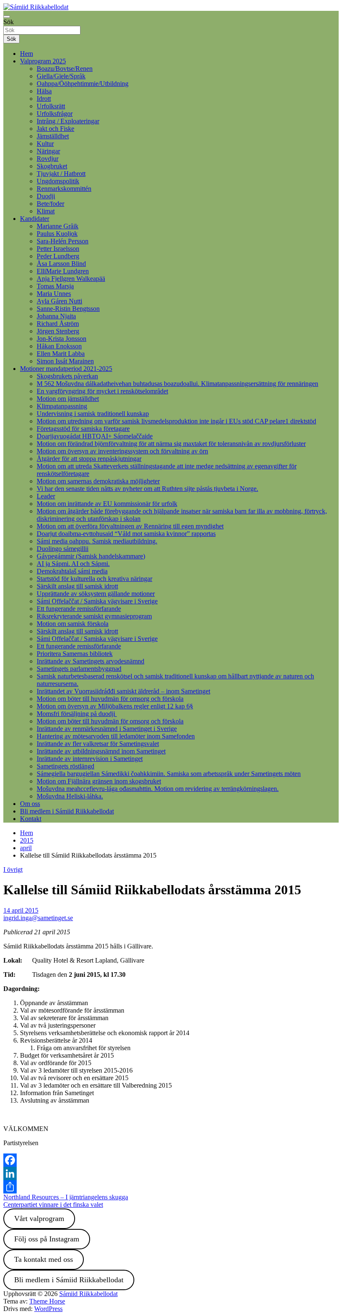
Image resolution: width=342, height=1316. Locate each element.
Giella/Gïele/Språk (61, 76)
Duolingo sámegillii (62, 548)
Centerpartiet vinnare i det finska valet (53, 1204)
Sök (8, 21)
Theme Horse (47, 1301)
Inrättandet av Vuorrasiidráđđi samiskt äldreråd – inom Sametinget (123, 691)
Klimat (46, 211)
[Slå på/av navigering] (6, 16)
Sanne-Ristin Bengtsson (68, 308)
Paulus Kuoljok (57, 233)
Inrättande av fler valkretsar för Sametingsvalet (98, 743)
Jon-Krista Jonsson (61, 338)
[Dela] (171, 1186)
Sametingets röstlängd (65, 766)
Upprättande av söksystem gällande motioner (96, 593)
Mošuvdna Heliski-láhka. (70, 796)
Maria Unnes (54, 293)
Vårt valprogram (39, 1218)
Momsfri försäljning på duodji (77, 713)
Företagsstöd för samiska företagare (83, 428)
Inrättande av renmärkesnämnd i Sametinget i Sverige (107, 728)
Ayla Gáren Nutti (59, 301)
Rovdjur (47, 158)
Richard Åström (58, 323)
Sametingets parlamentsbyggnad (79, 668)
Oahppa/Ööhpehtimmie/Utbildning (82, 83)
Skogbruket (52, 166)
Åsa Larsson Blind (61, 263)
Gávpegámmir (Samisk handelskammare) (91, 556)
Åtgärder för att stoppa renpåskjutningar (89, 458)
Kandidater (34, 218)
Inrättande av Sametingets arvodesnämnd (90, 661)
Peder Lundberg (58, 256)
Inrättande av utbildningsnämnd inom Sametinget (101, 751)
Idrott (44, 98)
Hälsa (44, 91)
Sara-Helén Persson (62, 241)
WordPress (48, 1308)
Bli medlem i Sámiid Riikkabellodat (67, 811)
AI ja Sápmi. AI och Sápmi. (73, 563)
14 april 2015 (20, 910)
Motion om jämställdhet (68, 398)
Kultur (45, 143)
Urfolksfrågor (55, 113)
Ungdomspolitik (58, 181)
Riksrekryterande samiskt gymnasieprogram (94, 616)
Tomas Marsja (55, 286)
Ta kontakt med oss (43, 1259)
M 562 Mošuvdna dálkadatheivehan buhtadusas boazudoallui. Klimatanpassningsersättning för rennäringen (177, 383)
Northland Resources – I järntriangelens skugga (65, 1197)
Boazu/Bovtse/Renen (65, 68)
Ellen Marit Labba (61, 353)
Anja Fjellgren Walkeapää (71, 278)
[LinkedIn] (171, 1173)
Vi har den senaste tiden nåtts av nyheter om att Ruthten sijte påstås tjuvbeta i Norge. (147, 488)
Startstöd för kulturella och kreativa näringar (94, 578)
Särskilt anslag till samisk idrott (77, 586)
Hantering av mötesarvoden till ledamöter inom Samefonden (116, 736)
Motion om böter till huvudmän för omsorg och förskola (110, 698)
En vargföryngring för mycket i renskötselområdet (102, 391)
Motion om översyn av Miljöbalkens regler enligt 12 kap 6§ (115, 706)
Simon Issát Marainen (65, 361)
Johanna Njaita (56, 316)
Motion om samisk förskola (72, 623)
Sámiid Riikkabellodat (88, 1293)
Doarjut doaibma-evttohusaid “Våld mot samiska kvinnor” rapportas (126, 533)
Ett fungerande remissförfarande (79, 608)
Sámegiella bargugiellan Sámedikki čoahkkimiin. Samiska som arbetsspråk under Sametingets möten (169, 773)
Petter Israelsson (58, 248)
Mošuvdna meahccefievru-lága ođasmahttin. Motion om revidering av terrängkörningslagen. (158, 788)
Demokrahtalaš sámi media (72, 571)
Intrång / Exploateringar (68, 121)
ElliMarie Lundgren (63, 271)
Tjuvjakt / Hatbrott (61, 173)
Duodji (46, 196)
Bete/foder (50, 203)
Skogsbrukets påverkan (67, 376)
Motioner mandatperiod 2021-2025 (66, 368)
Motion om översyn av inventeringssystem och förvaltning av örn (122, 451)
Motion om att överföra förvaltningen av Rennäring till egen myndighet (130, 526)
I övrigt (13, 869)
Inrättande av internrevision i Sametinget (90, 758)
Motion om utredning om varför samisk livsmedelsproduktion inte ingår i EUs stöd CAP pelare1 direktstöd (176, 421)
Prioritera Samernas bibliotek (75, 653)
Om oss (30, 803)
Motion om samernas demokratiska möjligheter (98, 481)
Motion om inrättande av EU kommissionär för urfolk (107, 503)
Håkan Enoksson (59, 346)
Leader (46, 496)
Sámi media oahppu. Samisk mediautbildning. (97, 541)
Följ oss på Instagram (46, 1239)
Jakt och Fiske (55, 128)
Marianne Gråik (57, 226)
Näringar (48, 151)
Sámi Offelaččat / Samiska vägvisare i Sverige (97, 601)
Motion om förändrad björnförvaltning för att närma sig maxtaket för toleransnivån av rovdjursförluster (171, 443)
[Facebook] (171, 1160)
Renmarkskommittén (64, 188)
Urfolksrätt (51, 106)
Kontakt (30, 818)
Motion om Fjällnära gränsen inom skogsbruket (99, 781)
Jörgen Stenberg (58, 331)
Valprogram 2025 (43, 61)
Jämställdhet (53, 136)
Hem (26, 53)
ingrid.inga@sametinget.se (38, 917)
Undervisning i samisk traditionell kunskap (93, 413)
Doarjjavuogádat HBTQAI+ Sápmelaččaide (95, 436)
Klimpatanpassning (62, 406)
